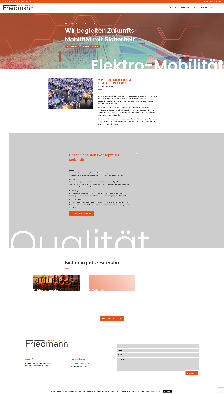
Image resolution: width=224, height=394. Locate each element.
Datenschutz (213, 1)
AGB (220, 1)
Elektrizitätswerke (46, 290)
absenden (191, 373)
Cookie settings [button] (156, 391)
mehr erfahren (72, 47)
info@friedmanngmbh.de (80, 363)
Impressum (205, 1)
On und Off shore (155, 311)
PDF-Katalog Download (81, 213)
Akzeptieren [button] (167, 391)
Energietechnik (99, 311)
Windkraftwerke (155, 290)
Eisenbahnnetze (44, 311)
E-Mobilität (96, 290)
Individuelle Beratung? (112, 318)
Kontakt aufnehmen (90, 47)
